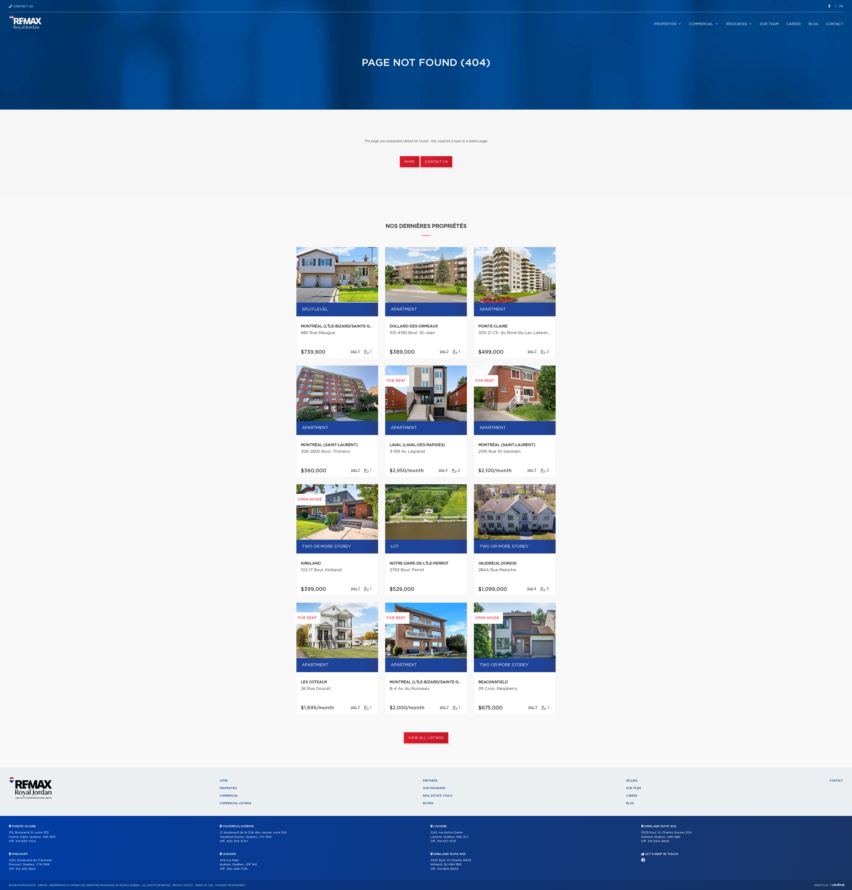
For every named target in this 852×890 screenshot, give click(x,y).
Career (793, 24)
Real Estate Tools (437, 795)
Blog (813, 24)
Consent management (230, 885)
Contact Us (23, 6)
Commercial (701, 24)
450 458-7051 (236, 869)
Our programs (434, 788)
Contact (834, 24)
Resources (736, 24)
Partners (430, 780)
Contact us (436, 161)
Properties (665, 24)
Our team (769, 24)
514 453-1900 (26, 869)
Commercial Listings (235, 803)
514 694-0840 (658, 841)
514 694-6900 (448, 869)
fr (841, 6)
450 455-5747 (237, 841)
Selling (631, 780)
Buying (428, 803)
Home (409, 161)
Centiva (837, 884)
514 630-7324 (26, 841)
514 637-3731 (446, 841)
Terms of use (204, 885)
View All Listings (426, 738)
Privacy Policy (183, 885)
